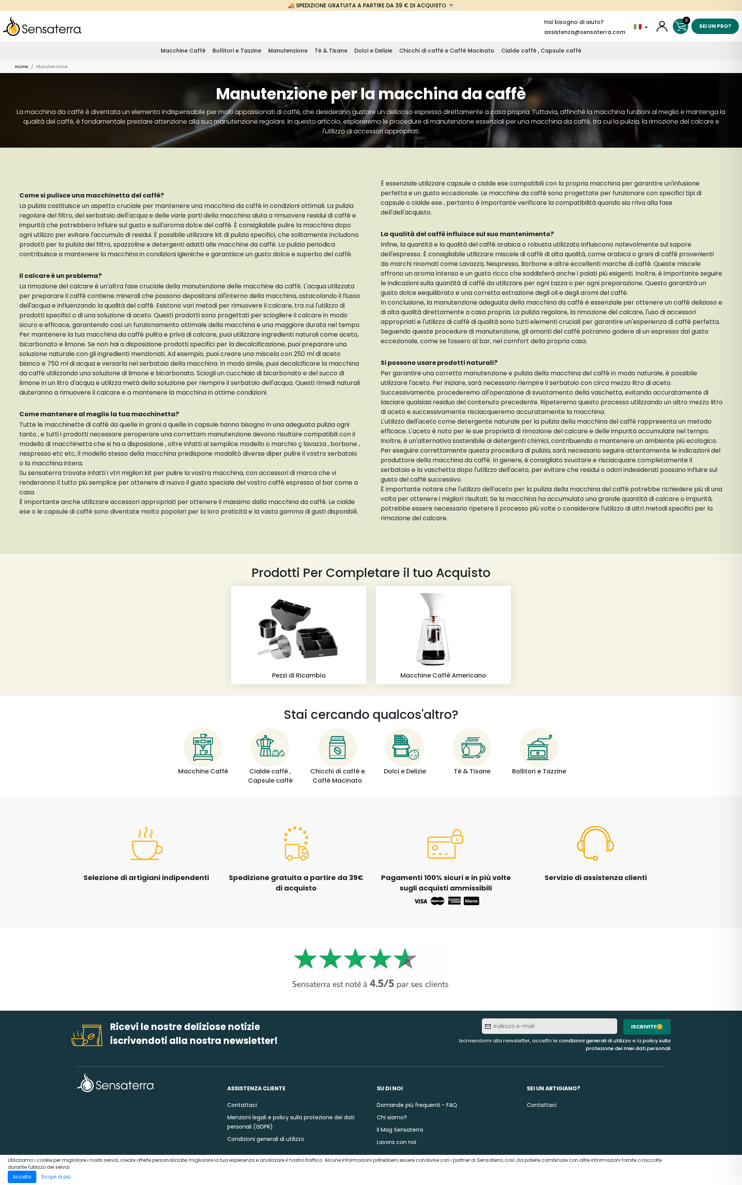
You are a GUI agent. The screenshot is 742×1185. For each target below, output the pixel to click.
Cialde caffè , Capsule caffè (541, 50)
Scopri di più (56, 1176)
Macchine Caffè (183, 50)
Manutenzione (288, 50)
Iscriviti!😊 (647, 1026)
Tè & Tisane (331, 50)
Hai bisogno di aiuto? (574, 22)
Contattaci (242, 1105)
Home (21, 66)
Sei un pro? (715, 26)
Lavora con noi (396, 1142)
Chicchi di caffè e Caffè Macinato (446, 50)
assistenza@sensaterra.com (584, 32)
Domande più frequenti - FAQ (417, 1105)
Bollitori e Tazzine (237, 50)
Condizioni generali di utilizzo (265, 1139)
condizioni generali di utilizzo (595, 1040)
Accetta (22, 1176)
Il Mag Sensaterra (400, 1130)
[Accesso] (662, 26)
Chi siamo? (392, 1117)
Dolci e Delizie (373, 50)
